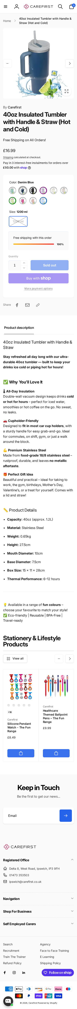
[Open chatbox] (8, 1001)
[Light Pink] (33, 200)
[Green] (12, 200)
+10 (10, 712)
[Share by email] (27, 305)
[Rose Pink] (64, 190)
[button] (5, 6)
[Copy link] (38, 305)
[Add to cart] (20, 753)
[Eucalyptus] (12, 190)
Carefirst (12, 107)
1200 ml (18, 221)
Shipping (8, 157)
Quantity (13, 256)
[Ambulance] (24, 705)
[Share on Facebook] (17, 305)
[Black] (33, 190)
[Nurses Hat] (8, 705)
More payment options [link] (38, 288)
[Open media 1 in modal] (38, 63)
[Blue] (43, 200)
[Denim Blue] (22, 190)
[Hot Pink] (22, 200)
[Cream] (53, 190)
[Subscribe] (66, 815)
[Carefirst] (20, 849)
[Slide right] (69, 63)
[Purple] (43, 190)
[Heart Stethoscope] (14, 705)
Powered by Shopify (47, 1003)
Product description (19, 328)
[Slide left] (7, 63)
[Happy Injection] (19, 705)
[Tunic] (29, 705)
